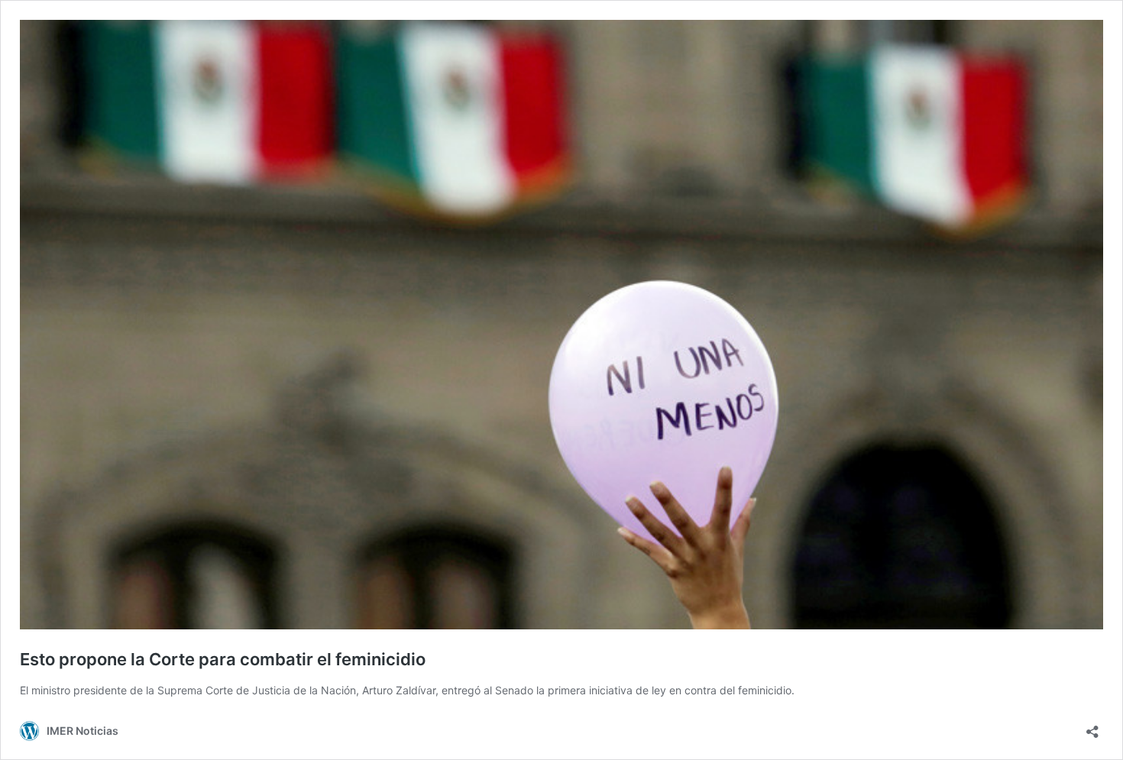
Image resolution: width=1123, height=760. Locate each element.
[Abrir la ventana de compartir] (1092, 727)
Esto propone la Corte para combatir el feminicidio (223, 659)
